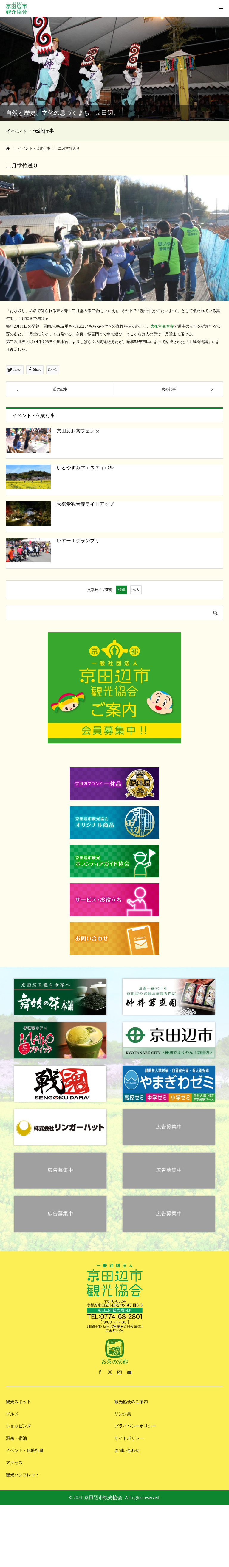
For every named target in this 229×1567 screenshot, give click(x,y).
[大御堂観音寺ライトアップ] (28, 513)
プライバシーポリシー (135, 1426)
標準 (121, 590)
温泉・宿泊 (16, 1438)
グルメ (12, 1414)
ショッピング (18, 1426)
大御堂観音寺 (162, 326)
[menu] (220, 8)
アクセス (14, 1462)
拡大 (136, 590)
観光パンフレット (22, 1475)
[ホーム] (8, 148)
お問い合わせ (127, 1450)
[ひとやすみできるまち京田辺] (16, 8)
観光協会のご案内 (131, 1402)
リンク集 (122, 1414)
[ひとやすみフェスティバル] (28, 477)
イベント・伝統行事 (25, 1450)
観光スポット (18, 1402)
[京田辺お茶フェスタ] (28, 440)
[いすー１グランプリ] (28, 550)
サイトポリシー (129, 1438)
